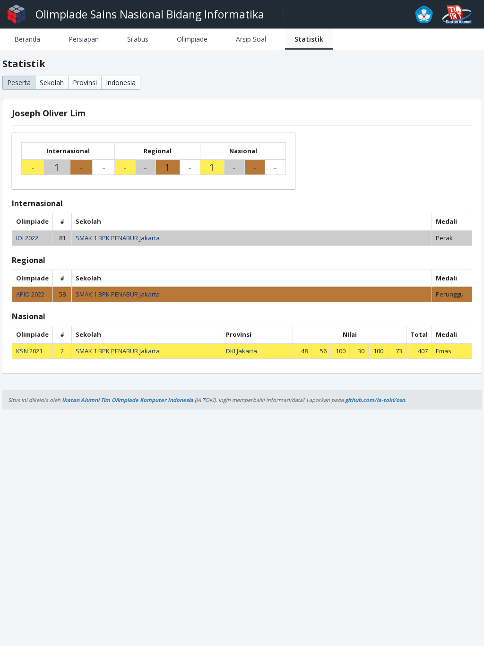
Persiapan (84, 39)
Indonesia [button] (121, 82)
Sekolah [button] (52, 82)
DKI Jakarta (241, 351)
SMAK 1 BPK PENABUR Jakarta (118, 238)
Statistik (308, 39)
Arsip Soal (251, 39)
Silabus (137, 39)
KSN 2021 (29, 351)
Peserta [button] (19, 82)
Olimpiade (192, 39)
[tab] (27, 39)
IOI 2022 (27, 238)
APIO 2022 (30, 294)
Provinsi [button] (85, 82)
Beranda (27, 39)
